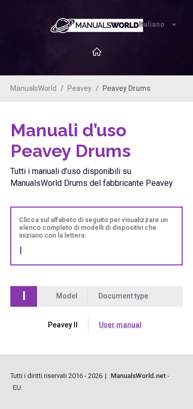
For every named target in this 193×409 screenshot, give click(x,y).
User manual (120, 325)
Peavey (79, 88)
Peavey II (63, 325)
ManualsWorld (33, 88)
